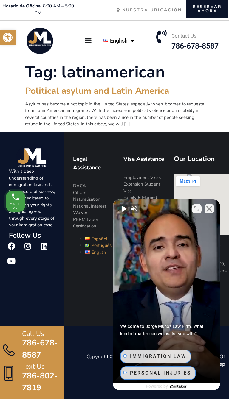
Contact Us (183, 36)
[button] (8, 37)
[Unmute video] (123, 208)
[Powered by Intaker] (178, 386)
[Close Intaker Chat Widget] (209, 208)
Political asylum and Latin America (97, 91)
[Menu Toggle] (88, 40)
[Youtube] (11, 261)
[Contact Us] (161, 36)
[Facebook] (11, 246)
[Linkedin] (44, 246)
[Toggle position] (197, 208)
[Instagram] (27, 246)
